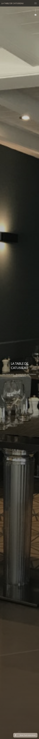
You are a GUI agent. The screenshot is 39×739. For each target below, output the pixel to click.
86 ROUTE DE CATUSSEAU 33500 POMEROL (24, 375)
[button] (35, 3)
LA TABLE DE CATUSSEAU (12, 3)
